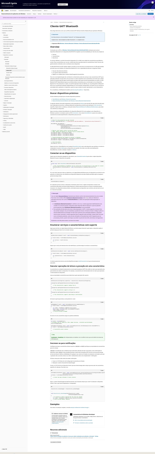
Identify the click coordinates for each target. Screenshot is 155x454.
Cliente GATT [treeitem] (9, 70)
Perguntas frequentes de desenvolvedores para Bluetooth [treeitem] (15, 77)
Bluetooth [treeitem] (7, 61)
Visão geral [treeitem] (5, 35)
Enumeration (75, 113)
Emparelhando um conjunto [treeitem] (10, 94)
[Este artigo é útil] (138, 35)
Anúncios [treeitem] (8, 74)
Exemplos (132, 30)
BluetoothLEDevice (63, 196)
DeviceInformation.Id (82, 156)
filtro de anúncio (98, 105)
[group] (77, 375)
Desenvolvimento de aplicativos (65, 22)
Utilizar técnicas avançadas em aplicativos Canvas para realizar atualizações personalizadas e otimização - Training (74, 436)
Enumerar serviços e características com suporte (140, 29)
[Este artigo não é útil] (140, 35)
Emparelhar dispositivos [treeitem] (9, 91)
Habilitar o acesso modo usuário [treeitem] (10, 85)
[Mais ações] (104, 22)
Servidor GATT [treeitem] (9, 72)
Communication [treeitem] (6, 48)
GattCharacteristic (83, 261)
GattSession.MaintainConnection (74, 197)
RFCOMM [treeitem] (7, 63)
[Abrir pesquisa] (149, 11)
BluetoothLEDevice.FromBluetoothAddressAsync (87, 107)
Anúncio (82, 103)
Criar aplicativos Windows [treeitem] (7, 26)
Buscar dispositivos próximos (136, 26)
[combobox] (13, 24)
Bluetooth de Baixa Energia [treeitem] (11, 68)
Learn (51, 22)
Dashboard (150, 13)
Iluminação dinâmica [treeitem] (8, 80)
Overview (132, 24)
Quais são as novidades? (141, 13)
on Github (73, 149)
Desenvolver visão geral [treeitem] (7, 28)
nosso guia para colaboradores (58, 422)
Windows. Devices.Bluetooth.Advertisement (81, 101)
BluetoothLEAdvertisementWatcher (61, 101)
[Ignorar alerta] (153, 2)
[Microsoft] (2, 10)
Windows (56, 22)
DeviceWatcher (56, 99)
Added (62, 148)
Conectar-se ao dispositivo (135, 27)
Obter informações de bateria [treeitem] (10, 89)
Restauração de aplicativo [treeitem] (8, 44)
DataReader (54, 337)
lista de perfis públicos (77, 89)
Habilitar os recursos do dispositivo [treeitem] (11, 83)
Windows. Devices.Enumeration (68, 99)
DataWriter (60, 337)
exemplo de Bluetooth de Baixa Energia (79, 407)
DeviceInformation (77, 146)
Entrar (152, 10)
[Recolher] (26, 21)
